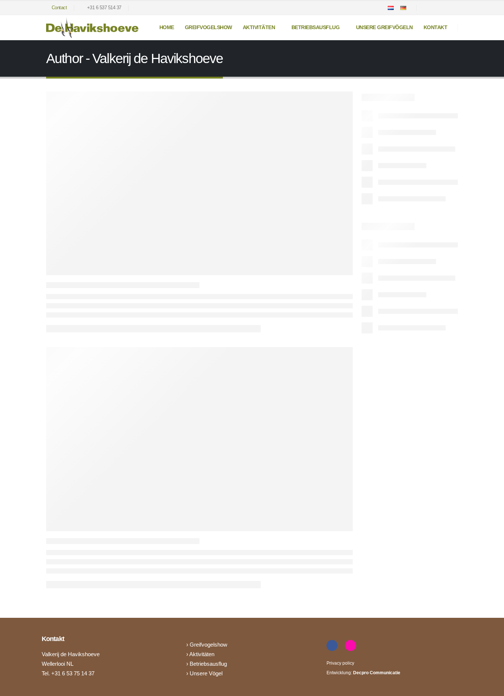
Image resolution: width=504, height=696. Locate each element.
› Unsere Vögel (204, 673)
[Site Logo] (92, 28)
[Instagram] (440, 8)
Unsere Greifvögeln (384, 27)
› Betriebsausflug (206, 664)
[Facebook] (427, 8)
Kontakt (436, 27)
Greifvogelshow (208, 27)
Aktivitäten (201, 654)
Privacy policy (340, 663)
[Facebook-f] (332, 645)
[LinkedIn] (452, 8)
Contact (59, 7)
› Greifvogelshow (206, 644)
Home (166, 27)
